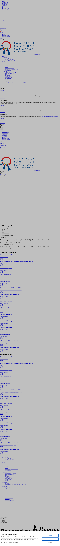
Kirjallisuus (7, 495)
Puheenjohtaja (7, 64)
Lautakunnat (7, 66)
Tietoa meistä (4, 57)
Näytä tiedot (50, 542)
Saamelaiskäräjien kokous (9, 62)
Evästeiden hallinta (8, 491)
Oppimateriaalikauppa (6, 9)
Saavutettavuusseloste (9, 490)
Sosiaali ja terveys (8, 76)
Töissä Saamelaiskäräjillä (9, 59)
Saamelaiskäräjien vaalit (9, 68)
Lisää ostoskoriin (5, 233)
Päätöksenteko (5, 3)
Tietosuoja (6, 489)
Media (6, 85)
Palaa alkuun (2, 455)
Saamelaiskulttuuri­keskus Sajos (10, 60)
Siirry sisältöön (3, 20)
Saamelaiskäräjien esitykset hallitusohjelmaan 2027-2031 (15, 82)
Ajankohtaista (4, 5)
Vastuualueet (4, 4)
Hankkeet (6, 79)
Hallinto (6, 67)
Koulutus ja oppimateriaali (9, 73)
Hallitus (6, 63)
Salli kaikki (50, 535)
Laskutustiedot (7, 84)
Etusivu (3, 1)
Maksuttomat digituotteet (9, 500)
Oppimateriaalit (7, 494)
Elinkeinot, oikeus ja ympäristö (10, 72)
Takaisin (3, 222)
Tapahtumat (7, 81)
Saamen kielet (7, 75)
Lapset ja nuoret (8, 78)
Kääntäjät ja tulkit (5, 8)
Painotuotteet (7, 499)
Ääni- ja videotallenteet (9, 498)
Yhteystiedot (4, 6)
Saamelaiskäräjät (5, 2)
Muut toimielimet (8, 70)
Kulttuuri (6, 74)
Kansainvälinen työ (8, 77)
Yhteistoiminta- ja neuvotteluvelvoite (11, 69)
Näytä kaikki (2, 90)
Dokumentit (4, 7)
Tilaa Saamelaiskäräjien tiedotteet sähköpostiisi (49, 116)
